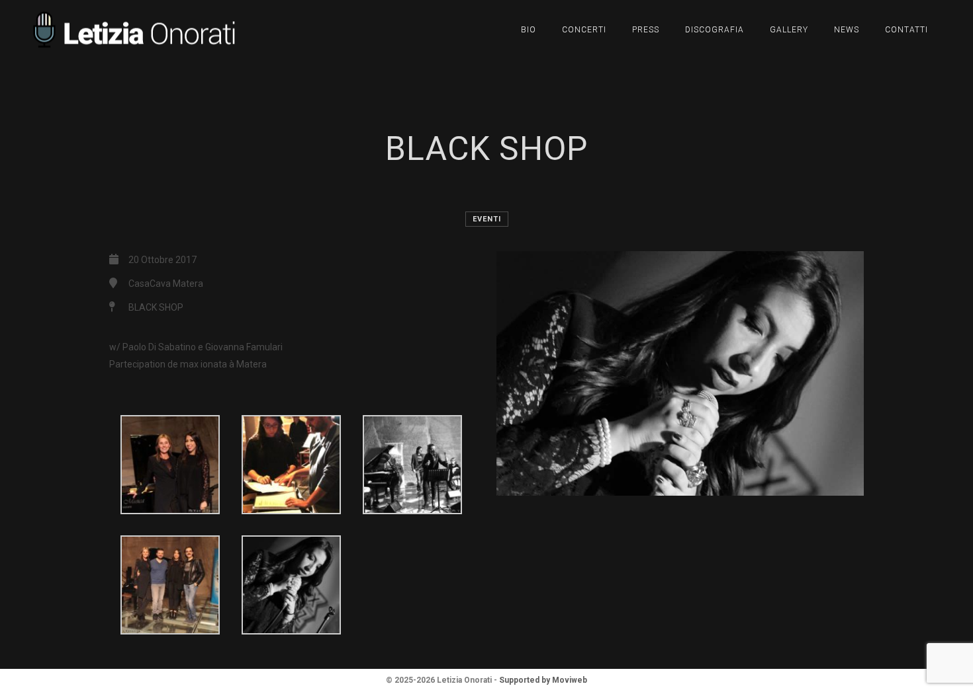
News (846, 29)
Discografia (714, 29)
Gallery (789, 29)
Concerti (584, 29)
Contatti (906, 29)
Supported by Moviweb (543, 680)
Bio (528, 29)
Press (645, 29)
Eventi (487, 219)
